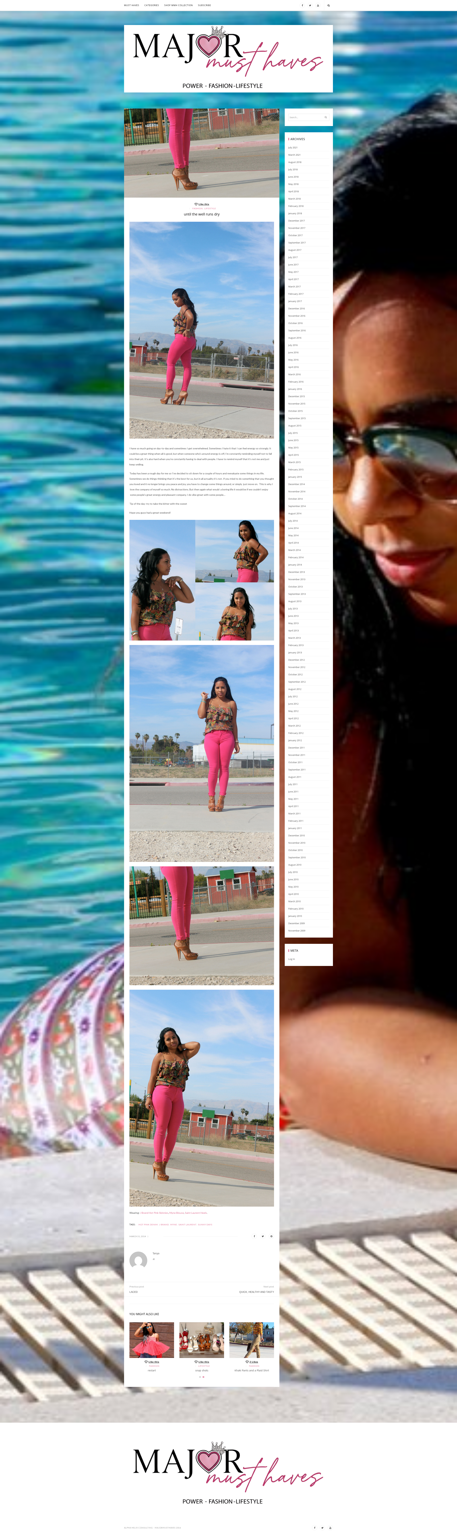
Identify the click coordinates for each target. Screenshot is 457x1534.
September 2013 (297, 594)
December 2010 (296, 835)
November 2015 (296, 403)
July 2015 (293, 433)
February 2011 (295, 820)
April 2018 (293, 191)
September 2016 (297, 330)
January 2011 (295, 828)
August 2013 (294, 601)
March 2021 (294, 154)
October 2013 (295, 586)
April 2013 (293, 630)
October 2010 (295, 850)
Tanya (156, 1253)
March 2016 (294, 374)
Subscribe (204, 5)
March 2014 (294, 550)
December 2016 (296, 308)
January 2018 (295, 213)
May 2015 (293, 447)
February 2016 (295, 381)
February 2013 (295, 645)
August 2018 (294, 162)
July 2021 (293, 147)
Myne (173, 1224)
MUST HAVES (131, 5)
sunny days (205, 1224)
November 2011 (296, 755)
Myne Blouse (176, 1212)
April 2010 (293, 894)
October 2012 (295, 674)
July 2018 (293, 169)
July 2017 (293, 257)
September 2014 (297, 506)
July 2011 (293, 784)
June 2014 (293, 528)
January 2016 (295, 389)
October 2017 (295, 235)
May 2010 (293, 886)
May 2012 (293, 711)
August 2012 (294, 689)
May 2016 (293, 359)
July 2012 (293, 696)
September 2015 (297, 418)
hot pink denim (148, 1224)
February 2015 (295, 469)
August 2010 (294, 864)
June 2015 (293, 440)
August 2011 (294, 777)
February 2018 (295, 206)
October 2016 (295, 323)
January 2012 (295, 740)
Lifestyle (210, 208)
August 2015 (294, 425)
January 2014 (295, 564)
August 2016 (294, 337)
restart (152, 1370)
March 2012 (294, 725)
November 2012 (296, 667)
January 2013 (295, 652)
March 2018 (294, 198)
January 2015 (295, 476)
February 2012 (295, 733)
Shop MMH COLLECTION (178, 5)
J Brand (164, 1224)
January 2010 (295, 916)
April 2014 (293, 542)
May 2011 (293, 798)
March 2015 (294, 462)
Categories (151, 5)
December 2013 (296, 572)
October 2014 (295, 498)
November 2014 (296, 491)
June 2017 (293, 264)
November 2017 (296, 228)
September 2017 (297, 242)
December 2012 (296, 659)
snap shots (201, 1370)
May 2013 (293, 623)
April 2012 (293, 718)
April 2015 (293, 454)
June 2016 (293, 352)
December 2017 (296, 220)
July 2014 (293, 520)
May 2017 (293, 271)
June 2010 (293, 879)
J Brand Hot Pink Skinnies (154, 1212)
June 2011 (293, 791)
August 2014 (294, 513)
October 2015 (295, 411)
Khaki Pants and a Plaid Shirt (252, 1370)
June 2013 (293, 615)
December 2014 (296, 484)
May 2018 (293, 184)
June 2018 (293, 176)
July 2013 (293, 608)
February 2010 (295, 908)
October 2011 (295, 762)
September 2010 (297, 857)
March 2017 (294, 286)
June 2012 (293, 703)
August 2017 (294, 250)
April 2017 (293, 279)
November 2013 (296, 579)
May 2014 (293, 535)
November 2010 (296, 842)
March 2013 (294, 637)
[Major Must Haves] (228, 58)
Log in (291, 959)
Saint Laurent (188, 1224)
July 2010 (293, 872)
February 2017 (295, 293)
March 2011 (294, 813)
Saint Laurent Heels (196, 1212)
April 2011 (293, 806)
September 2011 (297, 769)
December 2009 (296, 923)
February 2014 (295, 557)
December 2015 (296, 396)
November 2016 (296, 315)
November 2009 (296, 930)
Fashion (197, 208)
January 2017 (295, 301)
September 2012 (297, 681)
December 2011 (296, 747)
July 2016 (293, 345)
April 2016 (293, 367)
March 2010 (294, 901)
